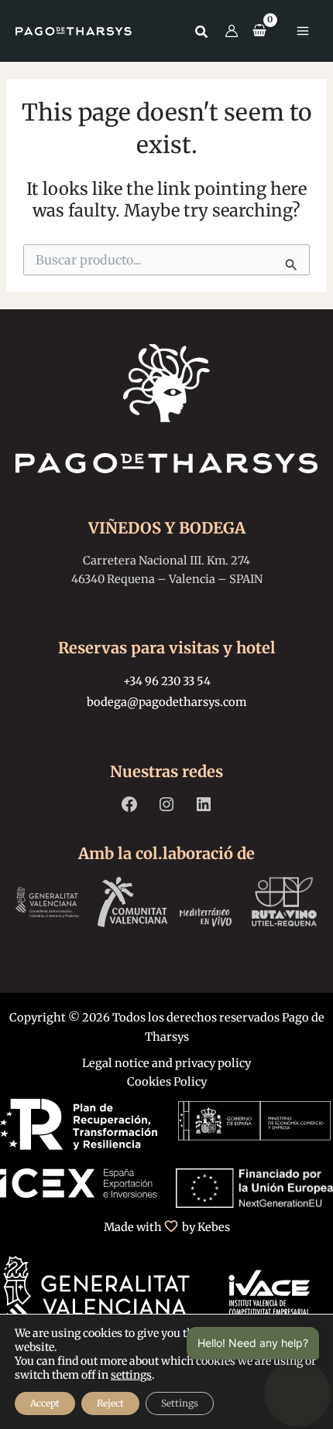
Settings (179, 1403)
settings (131, 1375)
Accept (45, 1403)
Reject (110, 1403)
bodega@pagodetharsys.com (166, 702)
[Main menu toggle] (303, 31)
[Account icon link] (232, 31)
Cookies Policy (167, 1082)
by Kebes (206, 1227)
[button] (202, 34)
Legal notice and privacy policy (166, 1063)
